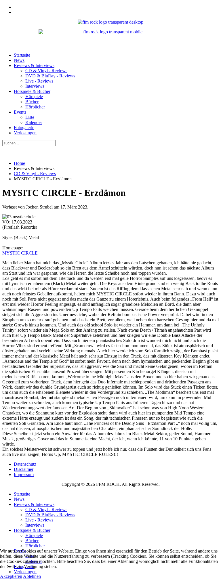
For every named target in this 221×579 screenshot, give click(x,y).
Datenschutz (25, 464)
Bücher (32, 101)
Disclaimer (23, 469)
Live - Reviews (39, 81)
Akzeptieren (11, 576)
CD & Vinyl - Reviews (46, 70)
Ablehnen (32, 576)
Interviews (34, 86)
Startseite (22, 55)
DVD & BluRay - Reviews (50, 75)
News (19, 60)
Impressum (24, 474)
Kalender (33, 122)
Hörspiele (34, 96)
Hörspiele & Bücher (32, 91)
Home (19, 163)
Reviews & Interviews (34, 65)
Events (20, 112)
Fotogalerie (24, 127)
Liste (29, 117)
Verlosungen (25, 132)
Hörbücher (35, 106)
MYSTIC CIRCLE (20, 253)
